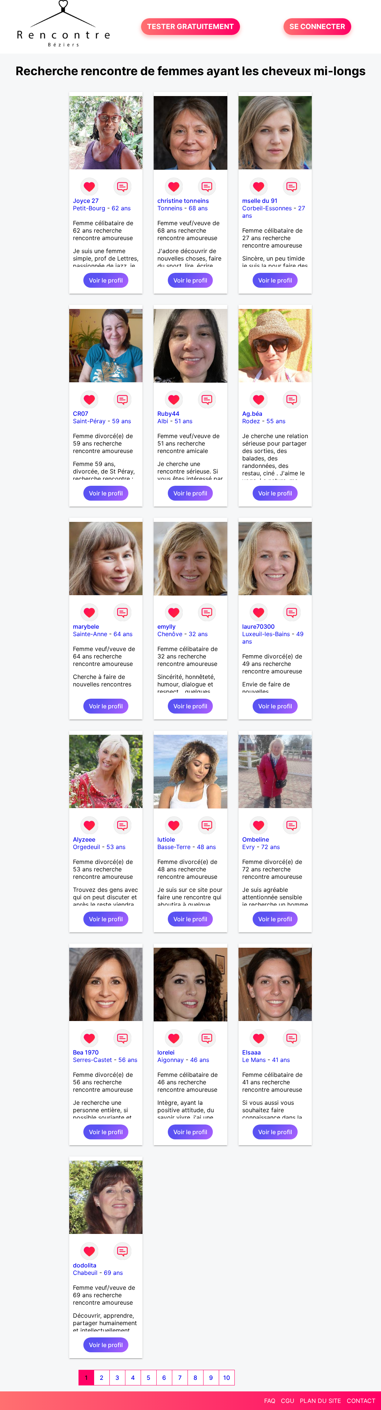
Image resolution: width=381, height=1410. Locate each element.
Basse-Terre (173, 847)
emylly (166, 626)
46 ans (199, 1059)
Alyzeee (84, 839)
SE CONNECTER (317, 26)
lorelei (166, 1052)
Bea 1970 (86, 1052)
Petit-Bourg (89, 208)
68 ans (198, 208)
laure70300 (258, 626)
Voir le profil (106, 280)
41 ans (281, 1059)
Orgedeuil (86, 847)
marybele (86, 626)
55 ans (275, 421)
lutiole (166, 839)
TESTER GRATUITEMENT (190, 26)
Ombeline (255, 839)
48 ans (206, 847)
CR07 (80, 413)
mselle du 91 (260, 200)
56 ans (127, 1059)
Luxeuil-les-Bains (266, 634)
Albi (162, 421)
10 (226, 1377)
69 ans (113, 1272)
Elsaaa (251, 1052)
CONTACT (361, 1400)
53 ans (115, 847)
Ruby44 (168, 413)
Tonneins (169, 208)
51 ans (183, 421)
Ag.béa (252, 413)
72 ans (270, 847)
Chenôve (169, 634)
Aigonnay (170, 1059)
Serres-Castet (92, 1059)
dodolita (84, 1265)
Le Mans (254, 1059)
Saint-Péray (89, 421)
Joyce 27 (86, 200)
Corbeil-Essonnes (267, 208)
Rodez (251, 421)
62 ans (121, 208)
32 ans (198, 634)
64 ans (122, 634)
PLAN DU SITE (320, 1400)
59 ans (121, 421)
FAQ (269, 1400)
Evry (248, 847)
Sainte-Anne (90, 634)
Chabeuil (85, 1272)
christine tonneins (183, 200)
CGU (287, 1400)
